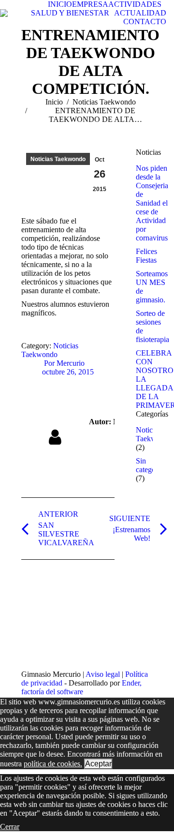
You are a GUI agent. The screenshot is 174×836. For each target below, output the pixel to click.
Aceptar (98, 764)
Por (64, 363)
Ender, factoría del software (81, 687)
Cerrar (9, 826)
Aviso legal (103, 674)
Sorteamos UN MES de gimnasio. (152, 286)
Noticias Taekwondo (104, 102)
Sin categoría (149, 465)
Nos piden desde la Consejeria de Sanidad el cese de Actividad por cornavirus (152, 203)
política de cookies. (53, 764)
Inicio (54, 102)
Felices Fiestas (146, 255)
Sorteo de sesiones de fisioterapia (152, 326)
